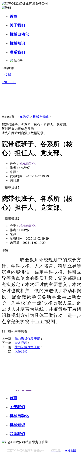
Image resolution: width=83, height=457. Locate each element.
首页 (13, 16)
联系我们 (18, 52)
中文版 (6, 75)
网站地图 (70, 450)
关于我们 (18, 25)
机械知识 (18, 43)
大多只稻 (21, 343)
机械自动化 (20, 34)
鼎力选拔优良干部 (27, 338)
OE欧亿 (24, 116)
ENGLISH (9, 82)
